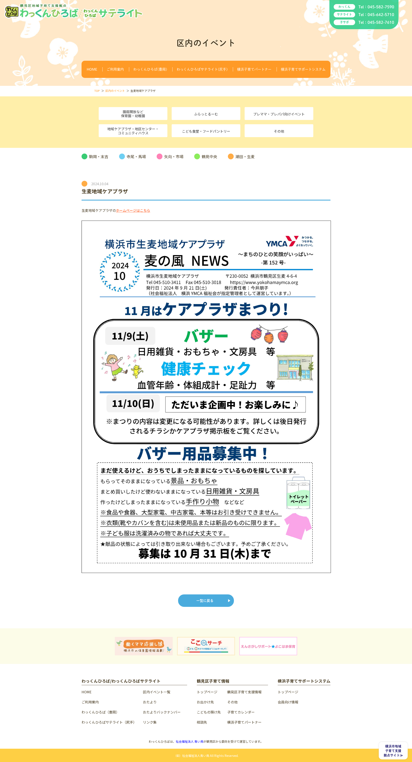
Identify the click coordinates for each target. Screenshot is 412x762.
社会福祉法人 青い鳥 (189, 741)
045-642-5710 (381, 15)
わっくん (344, 6)
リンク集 (150, 722)
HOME (92, 69)
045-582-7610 (381, 22)
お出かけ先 (205, 701)
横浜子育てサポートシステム (303, 69)
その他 (279, 131)
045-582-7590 (381, 7)
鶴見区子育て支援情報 (244, 691)
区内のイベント (115, 91)
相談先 (202, 722)
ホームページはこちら (133, 210)
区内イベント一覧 (156, 691)
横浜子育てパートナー (254, 69)
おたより (150, 701)
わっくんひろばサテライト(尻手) (202, 69)
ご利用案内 (115, 69)
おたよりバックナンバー (162, 712)
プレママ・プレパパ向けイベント (279, 114)
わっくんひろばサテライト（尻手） (109, 722)
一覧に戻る (205, 600)
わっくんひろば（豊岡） (100, 712)
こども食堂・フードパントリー (206, 131)
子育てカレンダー (241, 712)
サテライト (344, 14)
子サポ (344, 22)
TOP (97, 91)
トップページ (207, 691)
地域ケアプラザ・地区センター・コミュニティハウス (133, 130)
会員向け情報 (288, 701)
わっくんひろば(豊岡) (150, 69)
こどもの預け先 (209, 712)
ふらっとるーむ (206, 114)
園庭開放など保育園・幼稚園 (133, 113)
